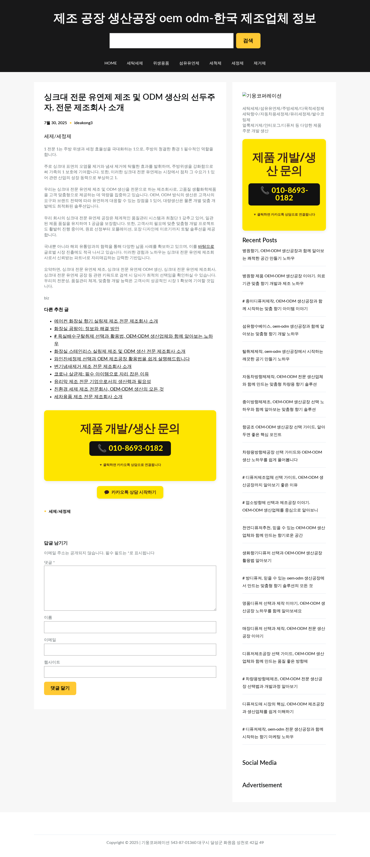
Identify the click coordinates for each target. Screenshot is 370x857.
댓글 (49, 563)
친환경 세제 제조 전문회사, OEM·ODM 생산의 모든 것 (109, 389)
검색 (248, 40)
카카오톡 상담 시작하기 (134, 492)
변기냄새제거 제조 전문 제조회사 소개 (93, 366)
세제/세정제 (57, 136)
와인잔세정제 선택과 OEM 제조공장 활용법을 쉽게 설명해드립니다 (122, 359)
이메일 (50, 640)
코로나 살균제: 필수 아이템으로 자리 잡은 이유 (101, 374)
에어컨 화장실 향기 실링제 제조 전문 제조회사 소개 (106, 321)
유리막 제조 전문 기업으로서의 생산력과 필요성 (102, 382)
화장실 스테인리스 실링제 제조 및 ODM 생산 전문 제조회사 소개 (120, 351)
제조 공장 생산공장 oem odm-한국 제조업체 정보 (185, 18)
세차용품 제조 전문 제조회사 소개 (88, 397)
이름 (48, 617)
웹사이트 (52, 662)
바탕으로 (206, 247)
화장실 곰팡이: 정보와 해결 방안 (86, 329)
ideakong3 (83, 123)
